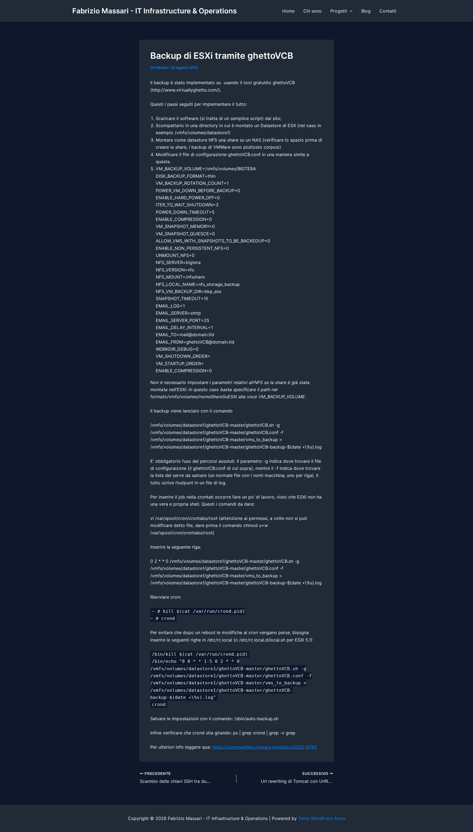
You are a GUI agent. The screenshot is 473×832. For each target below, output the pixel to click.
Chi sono (312, 11)
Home (288, 11)
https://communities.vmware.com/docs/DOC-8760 (264, 747)
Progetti (338, 11)
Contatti (387, 11)
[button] (350, 11)
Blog (366, 11)
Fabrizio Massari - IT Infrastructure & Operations (154, 11)
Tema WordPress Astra (321, 818)
